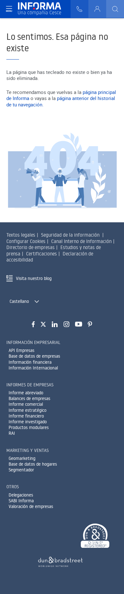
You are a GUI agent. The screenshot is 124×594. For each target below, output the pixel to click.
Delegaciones (21, 495)
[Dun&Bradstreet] (60, 561)
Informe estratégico (27, 410)
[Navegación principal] (9, 9)
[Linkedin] (55, 324)
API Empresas (21, 350)
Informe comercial (26, 404)
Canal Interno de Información (81, 241)
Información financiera (30, 362)
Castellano (19, 301)
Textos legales (20, 235)
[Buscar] (115, 9)
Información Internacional (33, 368)
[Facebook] (33, 324)
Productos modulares (29, 427)
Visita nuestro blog (34, 278)
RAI (12, 433)
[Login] (97, 9)
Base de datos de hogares (33, 464)
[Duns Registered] (95, 536)
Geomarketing (22, 458)
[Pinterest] (90, 324)
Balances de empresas (29, 398)
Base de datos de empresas (34, 356)
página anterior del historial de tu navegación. (60, 101)
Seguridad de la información (70, 235)
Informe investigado (28, 422)
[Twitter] (43, 324)
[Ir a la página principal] (42, 9)
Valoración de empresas (31, 506)
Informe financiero (26, 416)
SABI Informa (21, 501)
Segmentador (21, 470)
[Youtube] (78, 324)
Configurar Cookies (25, 241)
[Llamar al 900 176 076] (79, 9)
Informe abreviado (26, 393)
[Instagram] (66, 324)
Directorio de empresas (30, 247)
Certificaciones (41, 254)
